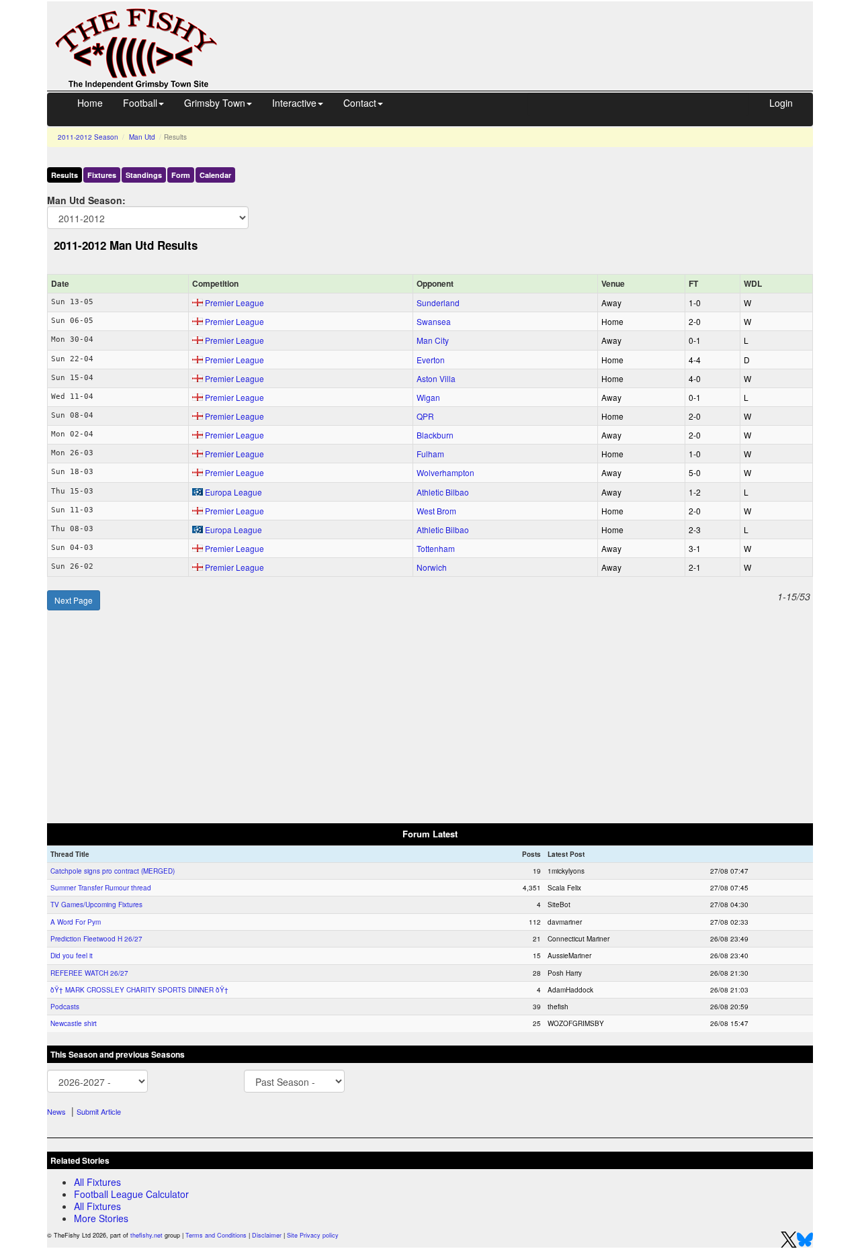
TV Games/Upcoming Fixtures (96, 904)
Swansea (434, 321)
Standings (144, 175)
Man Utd (142, 137)
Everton (431, 359)
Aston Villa (436, 378)
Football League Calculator (131, 1194)
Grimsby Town (214, 102)
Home (90, 102)
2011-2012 (88, 137)
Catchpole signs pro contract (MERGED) (112, 871)
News (56, 1111)
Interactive (294, 102)
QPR (425, 416)
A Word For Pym (75, 922)
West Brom (436, 510)
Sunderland (438, 302)
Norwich (432, 567)
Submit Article (99, 1111)
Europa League (233, 492)
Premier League (234, 302)
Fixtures (101, 175)
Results (64, 175)
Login (781, 102)
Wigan (428, 397)
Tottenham (436, 548)
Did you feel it (71, 955)
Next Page (73, 600)
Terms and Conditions (216, 1235)
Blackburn (435, 435)
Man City (433, 340)
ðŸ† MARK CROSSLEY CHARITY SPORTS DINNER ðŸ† (139, 989)
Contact (359, 102)
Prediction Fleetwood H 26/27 (96, 938)
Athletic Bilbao (443, 492)
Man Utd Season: (86, 199)
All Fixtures (97, 1182)
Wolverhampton (445, 472)
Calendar (215, 175)
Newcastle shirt (73, 1023)
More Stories (101, 1218)
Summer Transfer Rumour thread (100, 887)
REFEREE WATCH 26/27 (89, 973)
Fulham (430, 453)
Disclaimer (267, 1235)
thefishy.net (146, 1235)
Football (140, 102)
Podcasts (64, 1006)
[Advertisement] (527, 32)
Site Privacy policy (313, 1235)
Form (180, 175)
